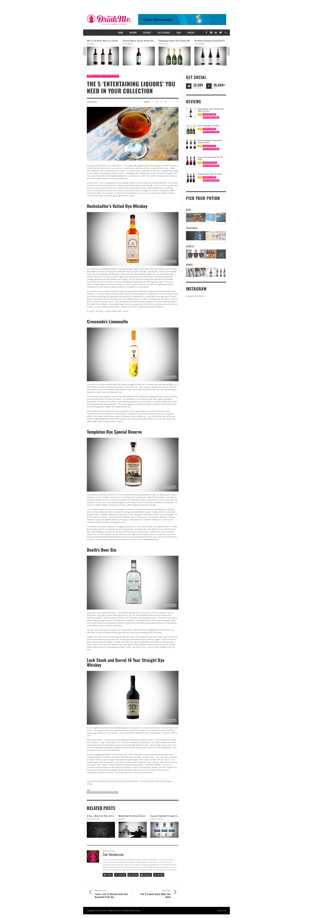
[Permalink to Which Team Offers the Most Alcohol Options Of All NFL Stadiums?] (221, 217)
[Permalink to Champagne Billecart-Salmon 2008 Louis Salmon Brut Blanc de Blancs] (211, 272)
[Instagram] (211, 32)
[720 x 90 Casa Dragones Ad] (182, 19)
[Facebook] (206, 32)
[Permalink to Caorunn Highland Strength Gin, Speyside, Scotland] (164, 830)
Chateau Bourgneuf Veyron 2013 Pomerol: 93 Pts (210, 141)
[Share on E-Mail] (165, 101)
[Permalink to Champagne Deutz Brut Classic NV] (139, 56)
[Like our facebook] (209, 86)
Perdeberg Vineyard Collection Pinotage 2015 (179, 40)
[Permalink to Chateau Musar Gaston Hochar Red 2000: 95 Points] (103, 56)
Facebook (121, 875)
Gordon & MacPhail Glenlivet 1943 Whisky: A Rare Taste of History (224, 40)
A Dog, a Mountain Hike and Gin (101, 815)
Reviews (212, 114)
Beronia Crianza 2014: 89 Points (210, 174)
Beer (188, 210)
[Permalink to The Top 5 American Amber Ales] (196, 217)
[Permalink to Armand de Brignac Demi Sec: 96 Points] (191, 161)
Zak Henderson (92, 102)
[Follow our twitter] (188, 86)
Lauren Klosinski (200, 44)
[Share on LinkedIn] (161, 101)
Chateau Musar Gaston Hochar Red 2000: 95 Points (110, 40)
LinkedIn (134, 875)
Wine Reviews (208, 117)
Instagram (147, 875)
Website (160, 875)
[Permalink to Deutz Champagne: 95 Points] (191, 129)
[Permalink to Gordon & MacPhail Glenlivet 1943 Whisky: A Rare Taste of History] (210, 56)
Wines (216, 117)
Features (213, 163)
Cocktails (191, 228)
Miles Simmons (92, 44)
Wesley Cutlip (127, 44)
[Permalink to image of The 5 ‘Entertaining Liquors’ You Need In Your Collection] (133, 133)
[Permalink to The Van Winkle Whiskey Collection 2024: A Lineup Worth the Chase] (211, 254)
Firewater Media (128, 911)
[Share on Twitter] (157, 101)
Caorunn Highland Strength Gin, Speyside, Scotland (173, 815)
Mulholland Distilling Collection (133, 815)
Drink (90, 76)
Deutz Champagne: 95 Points (208, 125)
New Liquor (96, 792)
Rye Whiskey (106, 792)
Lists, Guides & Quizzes (102, 76)
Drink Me (122, 819)
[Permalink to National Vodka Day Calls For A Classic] (211, 235)
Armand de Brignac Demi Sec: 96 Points (210, 158)
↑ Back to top (221, 911)
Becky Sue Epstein (93, 819)
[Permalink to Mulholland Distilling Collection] (133, 830)
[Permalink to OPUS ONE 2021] (196, 272)
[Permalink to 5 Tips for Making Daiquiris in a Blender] (221, 235)
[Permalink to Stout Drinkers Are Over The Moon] (211, 217)
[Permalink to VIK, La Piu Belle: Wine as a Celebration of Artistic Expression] (221, 272)
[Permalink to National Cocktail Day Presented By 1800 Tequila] (196, 235)
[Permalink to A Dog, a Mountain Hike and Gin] (101, 830)
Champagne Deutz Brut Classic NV (138, 40)
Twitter (109, 875)
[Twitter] (220, 32)
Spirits (115, 76)
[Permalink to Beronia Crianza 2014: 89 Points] (191, 177)
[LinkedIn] (215, 32)
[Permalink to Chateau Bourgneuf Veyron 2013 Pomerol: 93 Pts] (191, 144)
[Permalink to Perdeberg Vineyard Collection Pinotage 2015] (175, 56)
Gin (89, 792)
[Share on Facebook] (152, 101)
